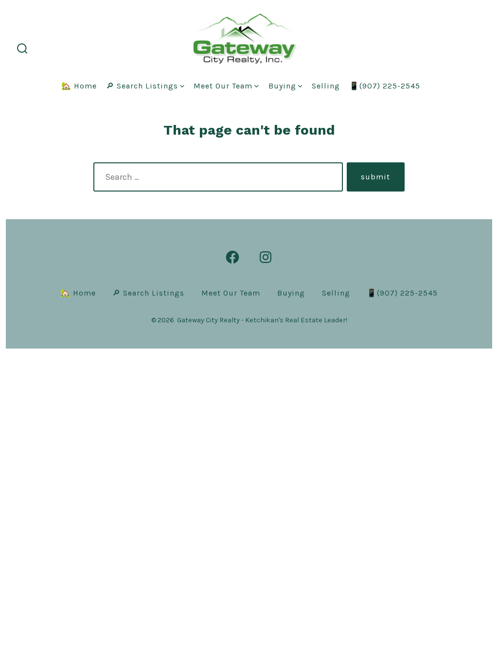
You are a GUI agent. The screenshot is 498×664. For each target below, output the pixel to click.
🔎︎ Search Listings (142, 85)
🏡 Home (79, 85)
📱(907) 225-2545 (384, 85)
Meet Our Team (223, 85)
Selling (326, 85)
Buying (282, 85)
